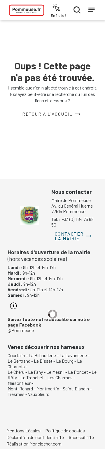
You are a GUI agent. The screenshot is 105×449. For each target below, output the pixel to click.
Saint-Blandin (76, 388)
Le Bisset (43, 361)
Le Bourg (65, 361)
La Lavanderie (73, 355)
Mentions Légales (23, 430)
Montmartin (47, 388)
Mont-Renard (20, 388)
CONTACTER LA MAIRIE (69, 236)
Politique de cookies (65, 430)
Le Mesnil (55, 372)
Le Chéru (16, 372)
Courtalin (16, 355)
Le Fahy (35, 372)
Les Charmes (60, 377)
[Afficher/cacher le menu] (91, 8)
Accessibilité (81, 437)
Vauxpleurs (38, 394)
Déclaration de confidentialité (35, 437)
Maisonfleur (19, 383)
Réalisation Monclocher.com (34, 443)
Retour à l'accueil (47, 114)
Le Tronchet (32, 377)
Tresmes (16, 394)
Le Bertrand (19, 361)
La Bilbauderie (42, 355)
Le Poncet (78, 372)
